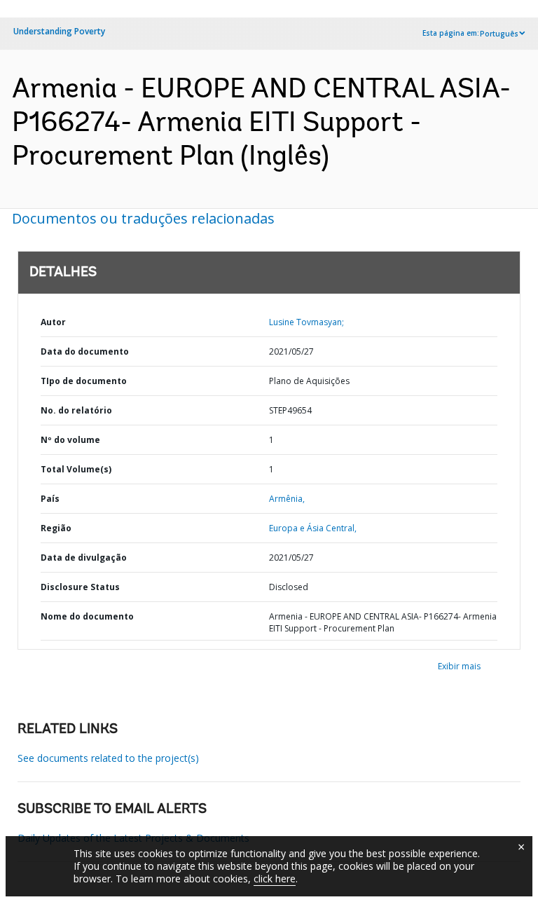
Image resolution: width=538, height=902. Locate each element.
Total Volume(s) (76, 469)
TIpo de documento (84, 381)
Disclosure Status (80, 587)
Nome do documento (87, 616)
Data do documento (85, 351)
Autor (53, 322)
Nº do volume (70, 440)
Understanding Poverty (59, 31)
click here (275, 878)
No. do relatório (76, 410)
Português (499, 34)
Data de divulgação (84, 557)
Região (56, 528)
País (50, 499)
